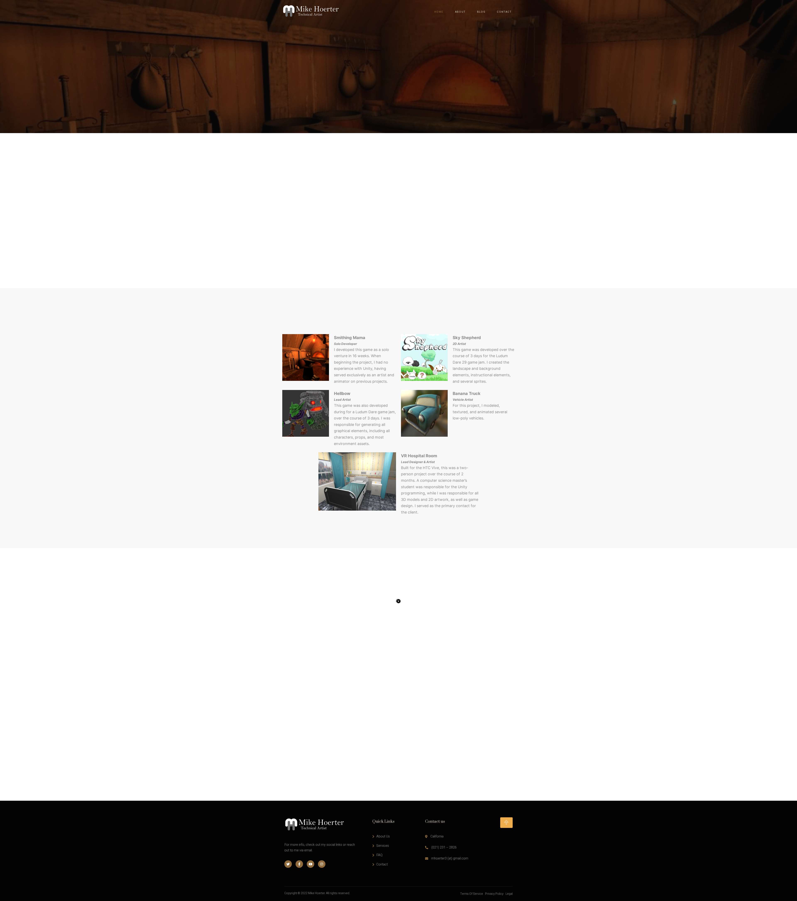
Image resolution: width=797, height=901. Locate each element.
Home (439, 12)
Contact (504, 12)
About (460, 12)
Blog (481, 12)
